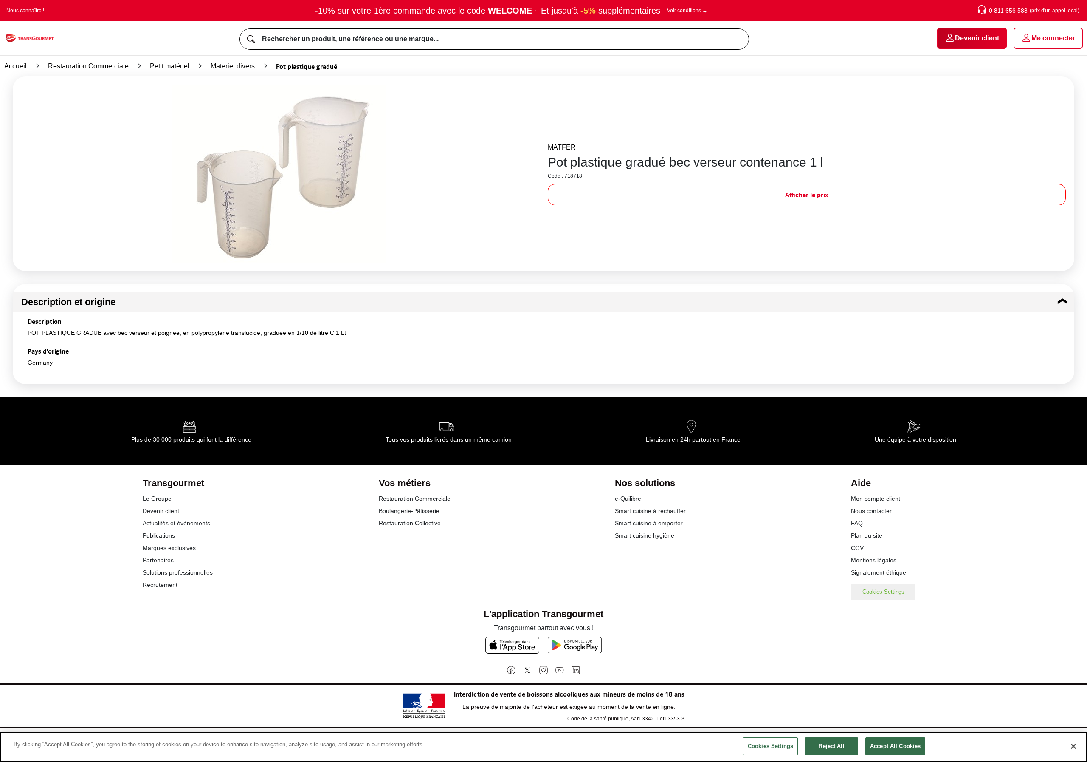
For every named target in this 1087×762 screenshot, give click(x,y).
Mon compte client (875, 498)
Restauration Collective (410, 523)
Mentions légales (873, 560)
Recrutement (160, 584)
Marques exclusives (169, 547)
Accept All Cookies (895, 746)
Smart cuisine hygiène (644, 535)
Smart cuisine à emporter (649, 523)
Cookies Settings (883, 592)
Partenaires (158, 560)
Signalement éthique (878, 572)
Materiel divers (233, 66)
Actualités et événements (176, 523)
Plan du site (866, 535)
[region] (543, 747)
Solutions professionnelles (178, 572)
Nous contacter (871, 510)
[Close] (1073, 746)
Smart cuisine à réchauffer (650, 510)
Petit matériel (169, 66)
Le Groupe (157, 498)
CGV (857, 547)
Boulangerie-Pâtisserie (409, 510)
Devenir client (161, 510)
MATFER (562, 147)
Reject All (831, 746)
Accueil (15, 66)
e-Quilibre (628, 498)
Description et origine (68, 302)
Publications (159, 535)
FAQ (857, 523)
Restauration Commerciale (88, 66)
